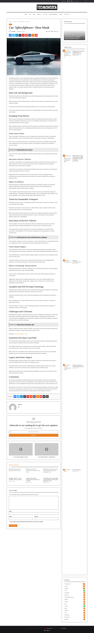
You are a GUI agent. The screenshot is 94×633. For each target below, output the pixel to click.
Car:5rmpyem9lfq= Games (21, 334)
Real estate (67, 617)
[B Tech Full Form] (67, 521)
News (34, 14)
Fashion (66, 619)
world (14, 21)
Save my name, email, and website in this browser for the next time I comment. (26, 521)
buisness (39, 14)
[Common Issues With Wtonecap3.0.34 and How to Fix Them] (33, 472)
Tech (30, 14)
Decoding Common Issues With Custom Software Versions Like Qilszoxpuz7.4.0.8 (50, 480)
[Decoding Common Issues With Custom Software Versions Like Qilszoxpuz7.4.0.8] (50, 472)
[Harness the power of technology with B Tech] (67, 416)
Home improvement (53, 14)
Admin (12, 31)
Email (10, 516)
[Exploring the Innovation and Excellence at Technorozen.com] (67, 102)
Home (25, 14)
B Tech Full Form (77, 469)
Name (10, 511)
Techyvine (67, 592)
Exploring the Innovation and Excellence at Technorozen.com (78, 52)
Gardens (66, 610)
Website (36, 516)
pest (66, 612)
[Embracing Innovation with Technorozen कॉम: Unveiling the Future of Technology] (67, 207)
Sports (60, 14)
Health (66, 599)
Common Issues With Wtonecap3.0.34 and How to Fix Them (33, 480)
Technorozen (68, 583)
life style (45, 14)
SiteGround (63, 628)
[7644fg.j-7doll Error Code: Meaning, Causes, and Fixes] (16, 472)
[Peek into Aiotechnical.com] (67, 311)
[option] (74, 32)
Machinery (67, 614)
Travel (66, 606)
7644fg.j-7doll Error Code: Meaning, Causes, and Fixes (15, 479)
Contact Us (67, 14)
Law (66, 603)
